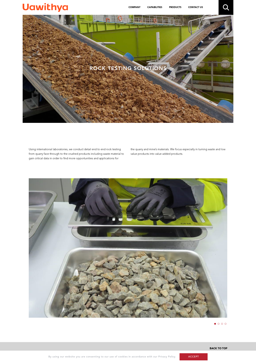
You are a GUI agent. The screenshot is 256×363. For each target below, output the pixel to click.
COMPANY (134, 7)
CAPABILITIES (154, 7)
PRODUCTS (175, 7)
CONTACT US (195, 7)
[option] (128, 248)
